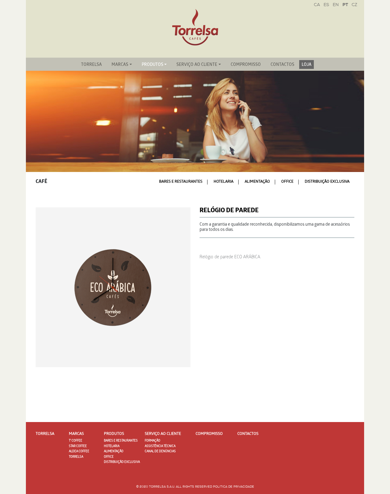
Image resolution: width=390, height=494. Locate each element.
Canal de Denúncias (160, 451)
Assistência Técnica (160, 446)
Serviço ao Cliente (196, 65)
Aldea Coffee (79, 451)
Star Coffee (78, 446)
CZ (354, 5)
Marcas (120, 65)
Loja (306, 65)
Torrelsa (91, 65)
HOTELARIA (223, 182)
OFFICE (287, 182)
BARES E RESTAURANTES (180, 182)
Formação (152, 441)
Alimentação (257, 182)
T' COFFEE (75, 441)
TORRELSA (76, 457)
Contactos (282, 65)
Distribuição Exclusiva (327, 182)
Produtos (152, 65)
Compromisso (246, 65)
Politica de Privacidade (233, 487)
